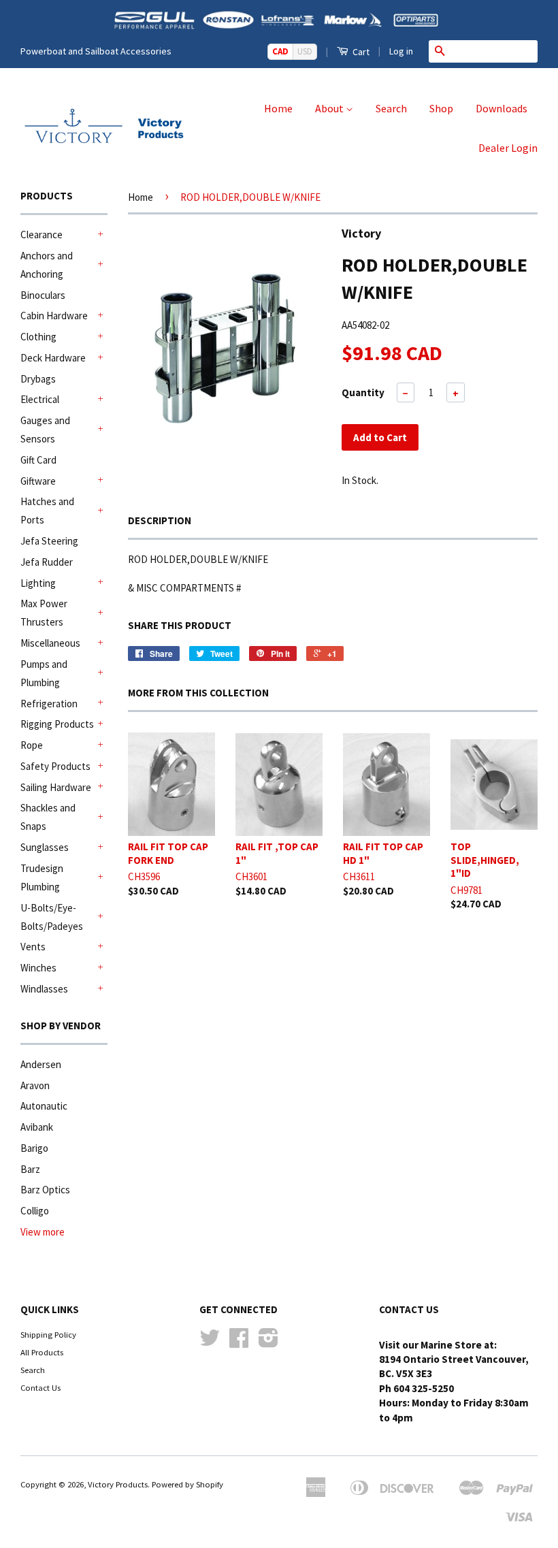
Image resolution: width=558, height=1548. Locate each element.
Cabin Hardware (54, 315)
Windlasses (44, 988)
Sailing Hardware (55, 787)
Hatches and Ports (47, 510)
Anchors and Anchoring (46, 264)
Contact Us (40, 1387)
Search (391, 108)
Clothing (38, 336)
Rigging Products (57, 723)
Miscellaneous (50, 642)
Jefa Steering (49, 540)
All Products (41, 1352)
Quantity (363, 392)
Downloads (501, 108)
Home (278, 108)
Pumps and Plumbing (43, 673)
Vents (33, 946)
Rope (31, 745)
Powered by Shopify (187, 1484)
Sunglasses (44, 847)
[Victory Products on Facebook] (239, 1342)
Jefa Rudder (46, 561)
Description (159, 520)
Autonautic (43, 1105)
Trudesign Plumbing (41, 877)
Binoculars (42, 295)
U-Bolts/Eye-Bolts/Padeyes (51, 917)
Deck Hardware (53, 357)
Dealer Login (508, 148)
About (330, 108)
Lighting (38, 583)
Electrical (39, 399)
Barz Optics (45, 1189)
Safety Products (55, 766)
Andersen (40, 1064)
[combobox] (494, 51)
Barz (30, 1169)
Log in (401, 51)
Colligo (34, 1210)
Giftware (38, 480)
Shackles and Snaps (48, 817)
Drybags (38, 378)
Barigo (34, 1148)
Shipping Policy (48, 1334)
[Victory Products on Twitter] (209, 1342)
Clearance (41, 234)
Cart (360, 52)
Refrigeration (49, 703)
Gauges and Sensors (45, 429)
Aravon (35, 1085)
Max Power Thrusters (43, 612)
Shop (441, 108)
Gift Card (38, 459)
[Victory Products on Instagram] (268, 1342)
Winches (38, 967)
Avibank (36, 1126)
